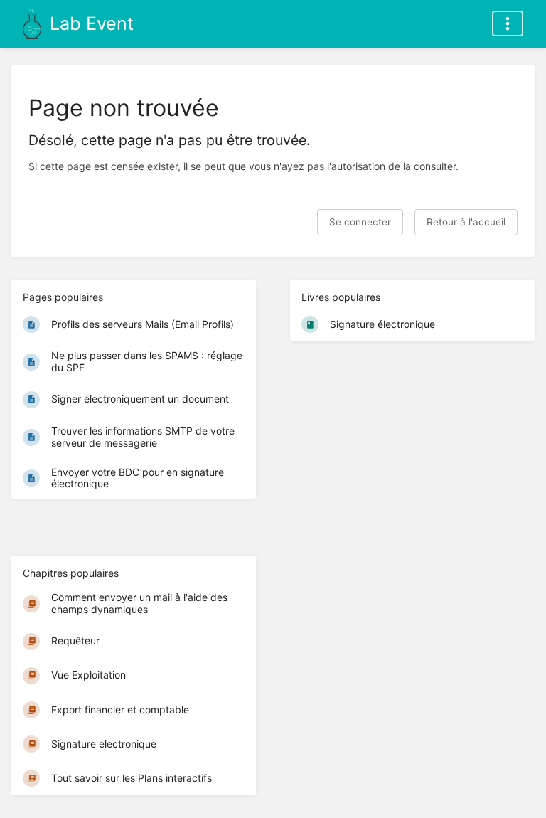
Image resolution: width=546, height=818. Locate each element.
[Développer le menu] (507, 23)
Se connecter (360, 222)
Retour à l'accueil (466, 222)
